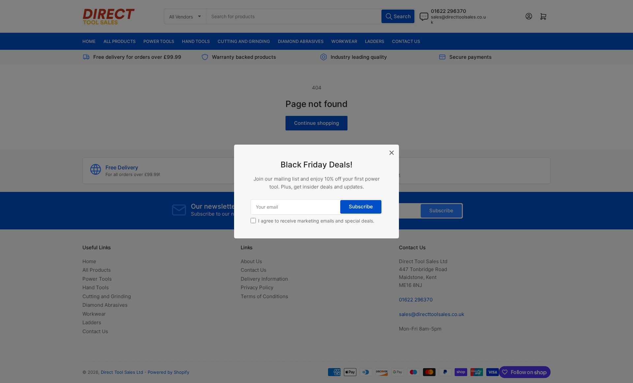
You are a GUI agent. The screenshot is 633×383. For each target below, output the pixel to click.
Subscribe (361, 206)
